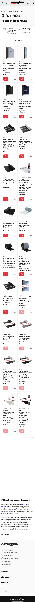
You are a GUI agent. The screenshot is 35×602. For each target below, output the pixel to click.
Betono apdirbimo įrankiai (11, 30)
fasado (3, 507)
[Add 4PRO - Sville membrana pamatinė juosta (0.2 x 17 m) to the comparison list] (31, 236)
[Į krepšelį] (5, 79)
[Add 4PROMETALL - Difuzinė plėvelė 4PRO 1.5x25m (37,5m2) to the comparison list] (15, 236)
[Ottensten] (9, 546)
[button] (2, 3)
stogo (23, 504)
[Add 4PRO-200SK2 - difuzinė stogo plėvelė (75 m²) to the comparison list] (15, 313)
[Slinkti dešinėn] (32, 31)
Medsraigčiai (26, 29)
